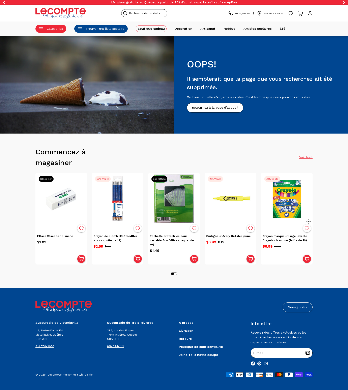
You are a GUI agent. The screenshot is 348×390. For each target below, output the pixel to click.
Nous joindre (242, 13)
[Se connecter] (310, 13)
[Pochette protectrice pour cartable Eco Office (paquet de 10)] (174, 199)
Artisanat (207, 29)
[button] (308, 221)
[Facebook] (253, 363)
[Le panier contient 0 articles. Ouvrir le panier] (300, 13)
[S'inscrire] (307, 352)
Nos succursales (273, 13)
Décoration (183, 29)
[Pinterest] (259, 363)
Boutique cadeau (151, 29)
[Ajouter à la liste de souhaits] (81, 228)
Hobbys (229, 29)
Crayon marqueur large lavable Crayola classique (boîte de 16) (285, 238)
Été (282, 29)
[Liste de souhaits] (290, 13)
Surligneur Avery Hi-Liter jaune (228, 236)
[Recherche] (125, 13)
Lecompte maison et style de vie (70, 374)
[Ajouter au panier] (81, 259)
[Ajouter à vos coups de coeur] (81, 228)
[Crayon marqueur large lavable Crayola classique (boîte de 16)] (287, 199)
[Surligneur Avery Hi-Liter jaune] (230, 199)
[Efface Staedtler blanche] (61, 199)
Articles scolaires (257, 29)
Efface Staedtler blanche (55, 236)
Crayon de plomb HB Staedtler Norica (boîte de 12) (115, 238)
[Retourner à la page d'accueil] (63, 306)
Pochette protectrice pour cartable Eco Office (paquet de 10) (172, 240)
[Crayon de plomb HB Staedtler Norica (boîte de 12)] (117, 199)
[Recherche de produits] (162, 13)
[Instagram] (265, 363)
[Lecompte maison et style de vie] (60, 13)
